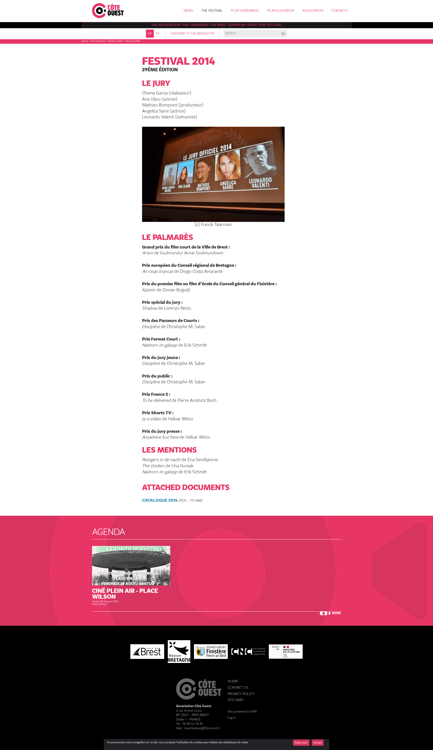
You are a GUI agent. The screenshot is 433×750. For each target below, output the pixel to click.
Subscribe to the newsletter (192, 34)
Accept (317, 742)
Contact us (238, 688)
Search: (230, 33)
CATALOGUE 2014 (160, 500)
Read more (301, 742)
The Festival (212, 11)
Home (84, 41)
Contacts (339, 11)
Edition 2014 (115, 41)
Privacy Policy (241, 694)
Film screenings (245, 11)
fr (157, 33)
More (336, 613)
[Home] (108, 17)
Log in (232, 717)
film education (280, 11)
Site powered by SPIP (242, 711)
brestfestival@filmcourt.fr (202, 728)
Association (312, 11)
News (188, 11)
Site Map (235, 700)
